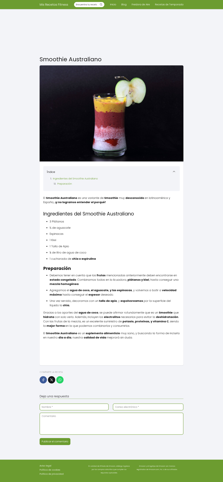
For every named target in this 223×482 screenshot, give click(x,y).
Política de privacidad (52, 473)
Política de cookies (50, 469)
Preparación (64, 184)
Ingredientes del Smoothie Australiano (75, 178)
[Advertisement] (111, 32)
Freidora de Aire (141, 4)
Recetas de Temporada (169, 4)
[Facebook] (43, 379)
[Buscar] (101, 4)
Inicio (113, 4)
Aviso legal (45, 465)
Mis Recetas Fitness (54, 4)
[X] (51, 379)
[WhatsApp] (60, 379)
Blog (124, 4)
